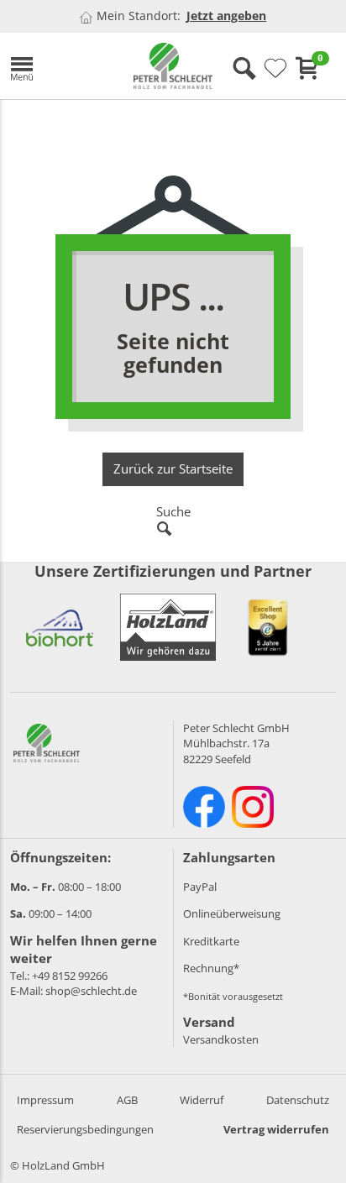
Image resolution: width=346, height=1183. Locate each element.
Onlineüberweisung (231, 913)
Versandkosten (221, 1039)
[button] (58, 66)
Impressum (45, 1099)
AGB (127, 1099)
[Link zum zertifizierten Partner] (59, 627)
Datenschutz (297, 1099)
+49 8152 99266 (69, 975)
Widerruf (201, 1099)
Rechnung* (211, 968)
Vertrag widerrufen (276, 1129)
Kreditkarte (211, 941)
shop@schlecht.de (91, 990)
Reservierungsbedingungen (85, 1129)
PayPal (200, 886)
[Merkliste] (275, 69)
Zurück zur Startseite (173, 468)
